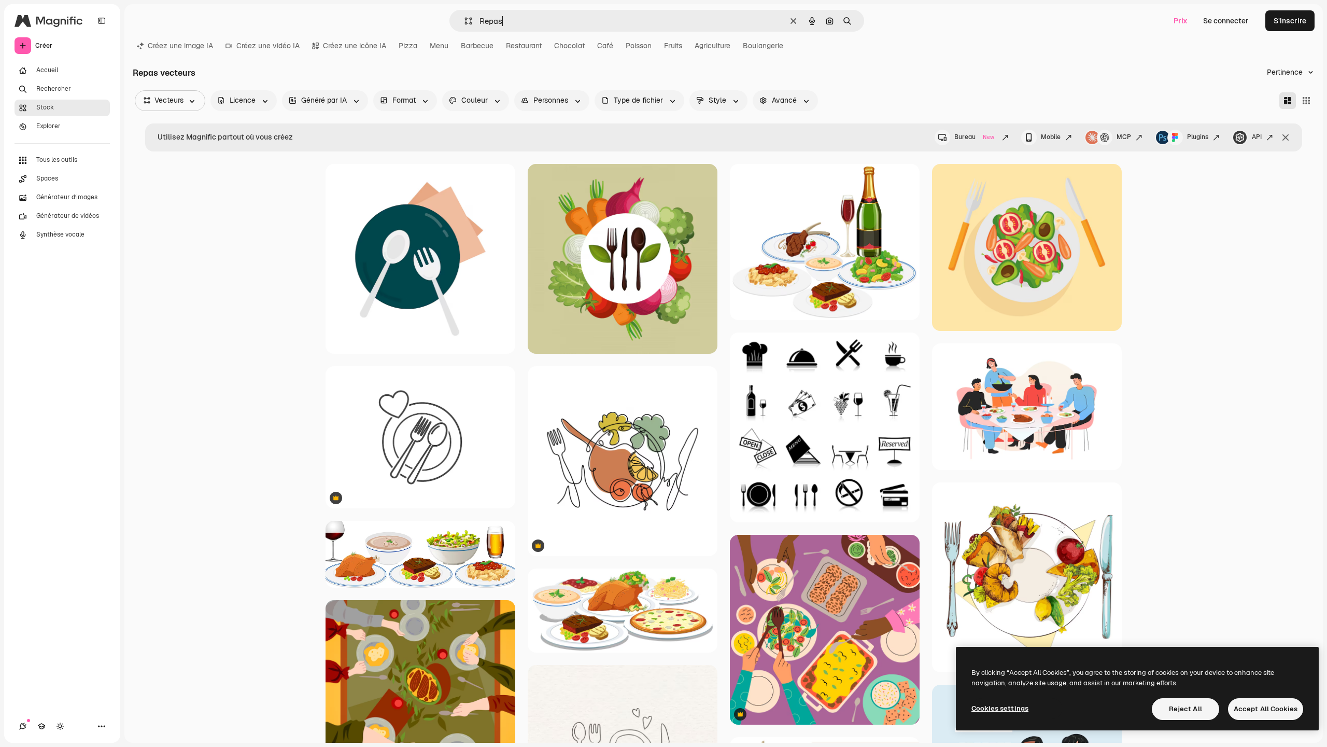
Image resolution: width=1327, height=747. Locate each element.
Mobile (1051, 137)
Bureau (974, 137)
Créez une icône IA (354, 45)
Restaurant (524, 45)
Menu (439, 45)
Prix (1181, 20)
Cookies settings (999, 708)
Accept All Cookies (1265, 708)
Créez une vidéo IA (268, 45)
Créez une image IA (180, 45)
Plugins (1197, 137)
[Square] (1306, 100)
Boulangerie (763, 45)
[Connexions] (23, 726)
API (1257, 137)
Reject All (1185, 708)
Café (605, 45)
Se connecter (1226, 20)
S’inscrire (1290, 20)
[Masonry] (1287, 100)
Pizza (408, 45)
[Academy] (41, 726)
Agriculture (712, 45)
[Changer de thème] (60, 726)
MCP (1124, 137)
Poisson (639, 45)
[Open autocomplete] (464, 21)
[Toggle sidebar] (101, 20)
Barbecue (477, 45)
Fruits (673, 45)
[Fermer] (1285, 137)
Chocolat (569, 45)
